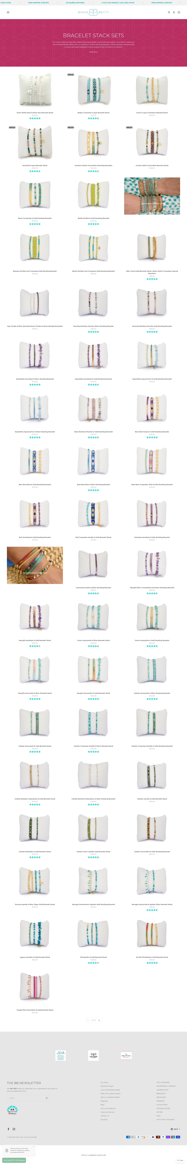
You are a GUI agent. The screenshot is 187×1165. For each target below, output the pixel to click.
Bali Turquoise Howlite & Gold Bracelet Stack (93, 537)
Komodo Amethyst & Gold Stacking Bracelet (152, 537)
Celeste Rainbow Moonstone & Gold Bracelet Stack (35, 799)
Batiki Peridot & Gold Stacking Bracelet (93, 218)
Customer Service (107, 1112)
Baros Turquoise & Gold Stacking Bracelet (35, 218)
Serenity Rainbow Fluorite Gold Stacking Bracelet (152, 326)
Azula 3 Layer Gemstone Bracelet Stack (152, 113)
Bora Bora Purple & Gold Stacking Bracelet (152, 432)
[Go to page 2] (99, 1020)
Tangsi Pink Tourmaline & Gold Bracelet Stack (35, 1010)
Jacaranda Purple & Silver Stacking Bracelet (93, 588)
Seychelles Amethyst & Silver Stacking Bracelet (35, 379)
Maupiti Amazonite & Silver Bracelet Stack (35, 693)
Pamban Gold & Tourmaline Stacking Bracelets (93, 165)
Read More (93, 52)
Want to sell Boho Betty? (110, 1097)
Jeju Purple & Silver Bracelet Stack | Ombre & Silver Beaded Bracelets (35, 326)
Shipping (104, 1101)
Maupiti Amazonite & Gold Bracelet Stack (93, 693)
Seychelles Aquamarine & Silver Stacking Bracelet (35, 432)
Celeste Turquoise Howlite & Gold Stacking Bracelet (152, 746)
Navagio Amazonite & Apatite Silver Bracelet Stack (152, 904)
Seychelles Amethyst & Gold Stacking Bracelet (93, 379)
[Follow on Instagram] (13, 1129)
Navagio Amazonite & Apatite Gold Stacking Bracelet (93, 904)
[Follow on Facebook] (8, 1129)
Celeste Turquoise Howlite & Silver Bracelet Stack (93, 746)
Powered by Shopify (30, 1137)
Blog (102, 1105)
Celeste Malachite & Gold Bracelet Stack (35, 852)
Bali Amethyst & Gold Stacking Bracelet (35, 537)
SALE (158, 1116)
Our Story (104, 1082)
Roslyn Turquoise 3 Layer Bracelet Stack (94, 113)
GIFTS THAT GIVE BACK (165, 1120)
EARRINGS (160, 1101)
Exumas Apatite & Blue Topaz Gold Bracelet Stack (35, 904)
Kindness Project (107, 1086)
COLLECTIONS (162, 1105)
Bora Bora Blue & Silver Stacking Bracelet (93, 485)
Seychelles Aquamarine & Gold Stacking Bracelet (152, 379)
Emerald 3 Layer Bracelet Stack (35, 165)
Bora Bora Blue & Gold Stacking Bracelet (35, 485)
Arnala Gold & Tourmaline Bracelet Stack (152, 165)
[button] (36, 1110)
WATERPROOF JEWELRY (166, 1086)
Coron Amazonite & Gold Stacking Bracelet (152, 640)
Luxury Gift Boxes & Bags (110, 1090)
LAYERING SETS (162, 1090)
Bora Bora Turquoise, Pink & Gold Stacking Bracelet (152, 485)
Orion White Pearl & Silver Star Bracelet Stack (35, 113)
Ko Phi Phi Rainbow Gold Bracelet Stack (152, 957)
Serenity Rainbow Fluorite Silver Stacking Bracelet (93, 326)
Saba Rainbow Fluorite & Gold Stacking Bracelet (93, 432)
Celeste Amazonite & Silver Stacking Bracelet (152, 693)
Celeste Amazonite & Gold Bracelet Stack (35, 746)
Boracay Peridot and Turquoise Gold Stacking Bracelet (35, 271)
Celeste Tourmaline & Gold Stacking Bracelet (152, 852)
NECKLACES (161, 1097)
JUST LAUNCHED (163, 1082)
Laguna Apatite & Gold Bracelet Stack (35, 957)
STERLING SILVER (163, 1108)
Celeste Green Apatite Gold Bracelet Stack (93, 852)
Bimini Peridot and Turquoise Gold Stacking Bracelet (93, 271)
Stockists (104, 1120)
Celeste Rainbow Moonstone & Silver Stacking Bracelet (93, 799)
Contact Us (105, 1116)
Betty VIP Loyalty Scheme (110, 1094)
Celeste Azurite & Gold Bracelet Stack (152, 799)
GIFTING (159, 1112)
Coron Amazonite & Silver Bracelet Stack (93, 640)
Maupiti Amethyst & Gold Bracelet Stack (35, 640)
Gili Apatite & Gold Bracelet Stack (93, 957)
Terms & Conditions (108, 1108)
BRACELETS (161, 1094)
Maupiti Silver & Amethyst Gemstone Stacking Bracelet (152, 588)
